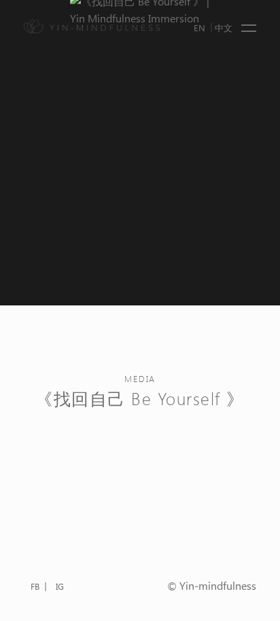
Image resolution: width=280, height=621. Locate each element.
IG (60, 586)
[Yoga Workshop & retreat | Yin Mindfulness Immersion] (92, 26)
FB (35, 586)
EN (199, 27)
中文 (223, 27)
